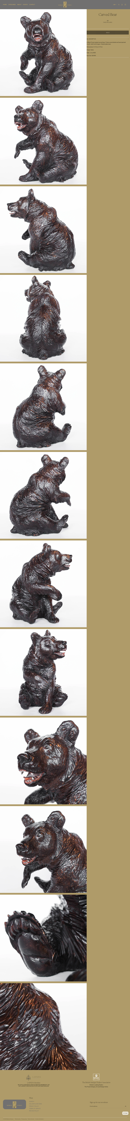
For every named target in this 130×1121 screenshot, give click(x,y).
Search (31, 1101)
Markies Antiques (9, 1119)
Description (92, 39)
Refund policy (34, 1111)
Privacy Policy (34, 1106)
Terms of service (31, 1119)
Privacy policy (24, 1119)
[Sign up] (125, 1106)
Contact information (39, 1119)
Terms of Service (35, 1108)
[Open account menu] (122, 4)
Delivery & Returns (35, 1104)
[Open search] (119, 4)
